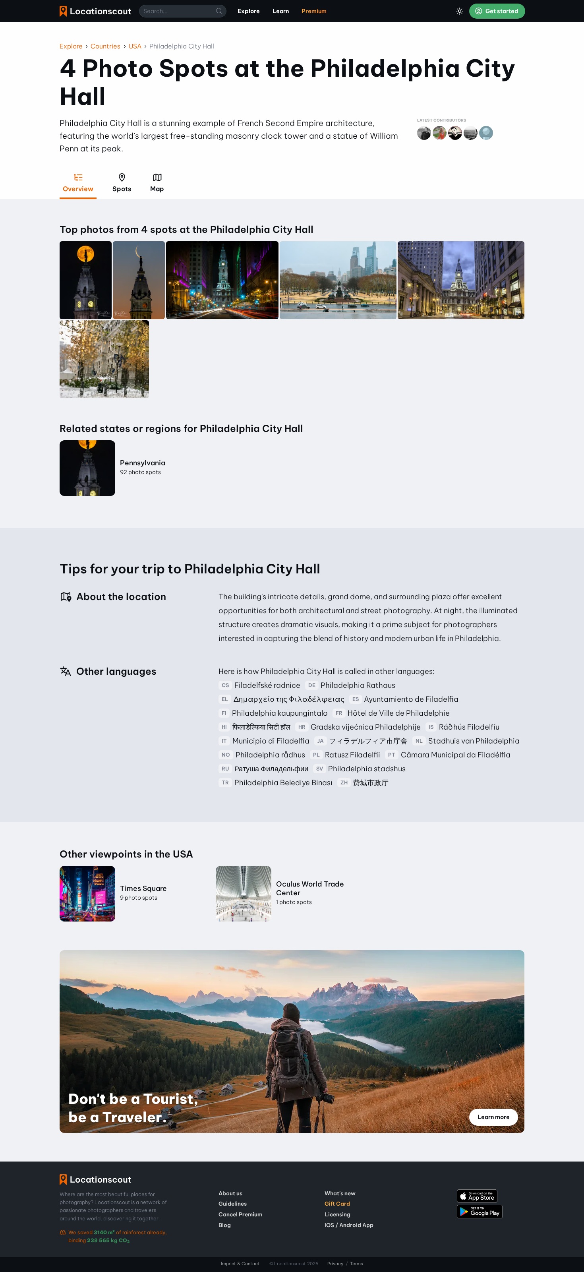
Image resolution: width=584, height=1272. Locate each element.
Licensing (337, 1214)
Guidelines (233, 1203)
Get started (501, 11)
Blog (225, 1225)
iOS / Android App (349, 1225)
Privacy (335, 1263)
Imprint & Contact (240, 1263)
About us (230, 1193)
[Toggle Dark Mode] (460, 11)
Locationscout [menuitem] (95, 11)
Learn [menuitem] (281, 11)
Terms (356, 1263)
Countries (105, 46)
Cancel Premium (240, 1214)
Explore (71, 46)
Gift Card (337, 1203)
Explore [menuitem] (249, 11)
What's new (340, 1193)
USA (135, 46)
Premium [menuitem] (314, 11)
